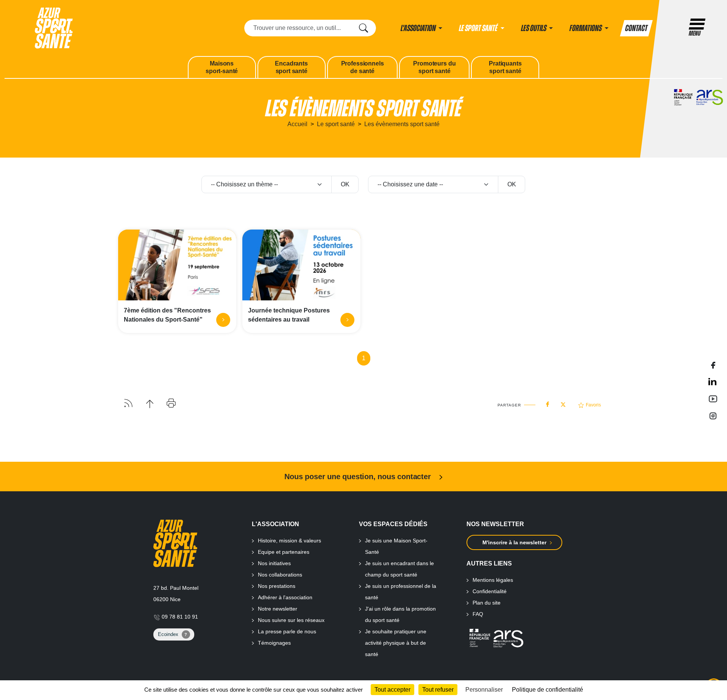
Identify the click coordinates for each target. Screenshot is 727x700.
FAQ (478, 614)
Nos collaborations (280, 575)
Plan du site (487, 603)
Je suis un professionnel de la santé (400, 591)
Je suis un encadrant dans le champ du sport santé (399, 569)
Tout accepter (392, 689)
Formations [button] (586, 28)
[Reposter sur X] (563, 402)
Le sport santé (336, 124)
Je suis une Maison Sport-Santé (396, 546)
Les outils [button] (534, 28)
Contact (636, 28)
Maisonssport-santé (222, 67)
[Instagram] (713, 415)
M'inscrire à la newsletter (514, 542)
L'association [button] (419, 28)
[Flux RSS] (128, 402)
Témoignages (274, 643)
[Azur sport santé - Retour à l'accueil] (54, 27)
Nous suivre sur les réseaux (291, 620)
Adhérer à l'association (285, 597)
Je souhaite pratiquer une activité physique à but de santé (395, 642)
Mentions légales (493, 580)
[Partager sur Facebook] (547, 402)
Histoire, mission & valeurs (289, 541)
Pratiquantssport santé (505, 67)
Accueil (297, 124)
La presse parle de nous (287, 631)
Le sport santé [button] (479, 28)
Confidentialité (490, 591)
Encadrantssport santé (291, 67)
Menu (694, 33)
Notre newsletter (277, 609)
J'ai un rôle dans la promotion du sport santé (400, 614)
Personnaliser (484, 689)
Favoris (593, 405)
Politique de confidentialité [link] (547, 689)
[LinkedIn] (713, 381)
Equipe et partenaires (283, 552)
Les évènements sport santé (402, 124)
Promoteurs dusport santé (434, 67)
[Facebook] (713, 364)
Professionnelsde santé (362, 67)
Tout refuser (438, 689)
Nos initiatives (274, 563)
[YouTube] (713, 398)
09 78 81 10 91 (179, 617)
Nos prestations (276, 586)
